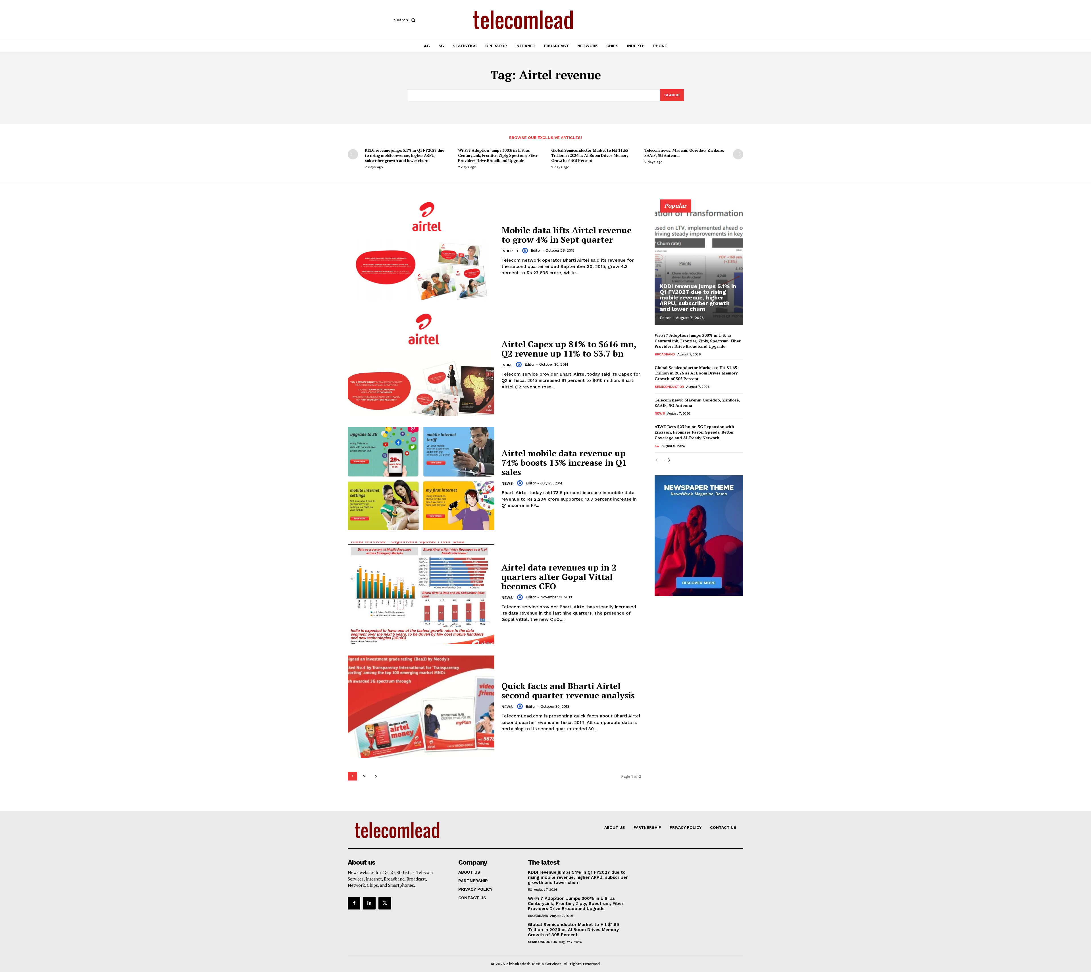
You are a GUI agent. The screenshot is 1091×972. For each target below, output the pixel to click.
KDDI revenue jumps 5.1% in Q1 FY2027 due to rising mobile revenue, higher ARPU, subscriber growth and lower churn (404, 155)
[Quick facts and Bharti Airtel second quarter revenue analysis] (421, 706)
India (506, 365)
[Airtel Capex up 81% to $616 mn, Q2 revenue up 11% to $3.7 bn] (421, 364)
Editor (536, 250)
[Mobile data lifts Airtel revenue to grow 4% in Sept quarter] (421, 250)
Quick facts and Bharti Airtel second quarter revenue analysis (568, 690)
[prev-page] (353, 154)
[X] (384, 903)
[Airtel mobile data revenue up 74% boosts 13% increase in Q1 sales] (421, 478)
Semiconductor (669, 387)
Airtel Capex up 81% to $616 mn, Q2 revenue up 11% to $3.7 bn (568, 348)
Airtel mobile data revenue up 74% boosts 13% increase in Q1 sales (564, 463)
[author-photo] (526, 250)
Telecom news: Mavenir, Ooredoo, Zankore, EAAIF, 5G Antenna (684, 152)
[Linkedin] (369, 903)
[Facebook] (354, 903)
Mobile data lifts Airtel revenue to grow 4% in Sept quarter (566, 234)
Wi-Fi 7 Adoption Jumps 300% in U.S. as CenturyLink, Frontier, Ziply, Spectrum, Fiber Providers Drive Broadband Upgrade (498, 155)
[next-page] (738, 154)
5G (657, 446)
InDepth (509, 251)
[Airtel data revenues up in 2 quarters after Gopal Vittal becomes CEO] (421, 593)
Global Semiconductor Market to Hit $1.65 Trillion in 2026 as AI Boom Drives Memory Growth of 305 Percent (589, 155)
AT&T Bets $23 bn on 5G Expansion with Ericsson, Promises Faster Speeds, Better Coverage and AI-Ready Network (694, 432)
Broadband (665, 354)
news (507, 483)
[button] (406, 20)
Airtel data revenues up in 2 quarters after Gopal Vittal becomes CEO (559, 577)
